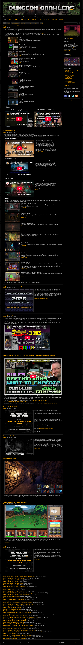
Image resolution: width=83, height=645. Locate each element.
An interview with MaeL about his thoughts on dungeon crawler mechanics (25, 632)
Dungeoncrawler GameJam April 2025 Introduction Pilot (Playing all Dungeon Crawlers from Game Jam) (29, 355)
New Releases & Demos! (9, 130)
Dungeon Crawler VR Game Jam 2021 (15, 591)
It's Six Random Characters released (15, 622)
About (62, 19)
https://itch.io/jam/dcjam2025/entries (48, 403)
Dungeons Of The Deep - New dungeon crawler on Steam (19, 604)
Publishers (25, 19)
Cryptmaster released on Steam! (11, 436)
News (8, 23)
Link (20, 41)
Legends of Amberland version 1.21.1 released (17, 628)
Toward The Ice (68, 74)
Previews (36, 23)
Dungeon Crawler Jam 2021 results (14, 601)
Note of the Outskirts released (13, 607)
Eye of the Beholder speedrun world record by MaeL (18, 635)
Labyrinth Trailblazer (69, 76)
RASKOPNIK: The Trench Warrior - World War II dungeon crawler (21, 593)
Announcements (15, 23)
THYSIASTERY (68, 78)
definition (70, 38)
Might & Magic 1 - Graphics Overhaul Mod (16, 586)
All (4, 23)
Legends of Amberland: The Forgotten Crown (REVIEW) (20, 625)
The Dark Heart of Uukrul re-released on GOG (17, 615)
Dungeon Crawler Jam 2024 (10, 546)
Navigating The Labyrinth (71, 72)
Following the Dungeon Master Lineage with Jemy (15, 315)
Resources (55, 19)
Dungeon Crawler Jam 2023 (12, 581)
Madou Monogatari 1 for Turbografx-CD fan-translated (18, 612)
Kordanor (23, 395)
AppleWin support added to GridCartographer (16, 619)
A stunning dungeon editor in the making (17, 597)
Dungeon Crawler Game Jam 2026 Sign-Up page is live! (17, 286)
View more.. (66, 85)
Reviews (30, 23)
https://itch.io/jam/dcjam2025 (46, 428)
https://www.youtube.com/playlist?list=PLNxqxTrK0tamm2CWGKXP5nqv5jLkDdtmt (25, 401)
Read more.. (37, 448)
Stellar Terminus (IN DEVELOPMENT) (17, 620)
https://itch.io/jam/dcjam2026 (41, 298)
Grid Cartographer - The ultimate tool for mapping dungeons (20, 623)
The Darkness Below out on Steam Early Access (15, 502)
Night (71, 100)
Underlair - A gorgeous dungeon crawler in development (19, 602)
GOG (38, 151)
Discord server (67, 50)
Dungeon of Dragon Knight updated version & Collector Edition (21, 630)
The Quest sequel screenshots (13, 588)
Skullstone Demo (10, 589)
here (43, 33)
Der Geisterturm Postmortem (13, 596)
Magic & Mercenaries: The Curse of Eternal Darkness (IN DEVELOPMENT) (25, 614)
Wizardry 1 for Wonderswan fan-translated (16, 610)
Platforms (34, 19)
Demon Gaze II (67, 56)
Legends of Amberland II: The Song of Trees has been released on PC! (23, 575)
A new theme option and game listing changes (22, 636)
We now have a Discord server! (18, 638)
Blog (41, 23)
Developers (17, 19)
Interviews (23, 23)
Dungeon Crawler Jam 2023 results (14, 580)
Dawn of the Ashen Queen (9, 458)
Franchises (42, 19)
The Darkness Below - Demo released (15, 599)
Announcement (6, 636)
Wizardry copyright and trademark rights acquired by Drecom (20, 627)
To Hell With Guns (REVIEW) (14, 609)
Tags (48, 19)
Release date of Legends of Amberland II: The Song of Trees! (20, 576)
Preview (5, 597)
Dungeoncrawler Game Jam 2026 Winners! (13, 26)
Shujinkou (67, 77)
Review (5, 609)
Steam (41, 151)
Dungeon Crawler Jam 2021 (12, 606)
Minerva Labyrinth (69, 83)
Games (10, 19)
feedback (75, 48)
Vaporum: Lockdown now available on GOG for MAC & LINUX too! (22, 617)
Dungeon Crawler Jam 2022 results (14, 583)
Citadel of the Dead (69, 75)
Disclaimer (77, 642)
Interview (5, 632)
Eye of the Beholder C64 (12, 633)
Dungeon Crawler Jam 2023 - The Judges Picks (17, 578)
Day (69, 100)
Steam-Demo (24, 207)
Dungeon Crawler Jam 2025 (10, 406)
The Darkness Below (70, 82)
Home (4, 19)
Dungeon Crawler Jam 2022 (12, 584)
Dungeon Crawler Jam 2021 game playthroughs (17, 594)
